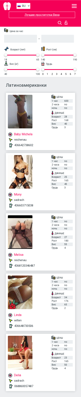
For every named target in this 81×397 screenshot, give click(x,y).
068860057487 (23, 386)
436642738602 (23, 145)
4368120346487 (24, 265)
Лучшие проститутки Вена (42, 15)
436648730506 (23, 326)
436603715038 (23, 205)
